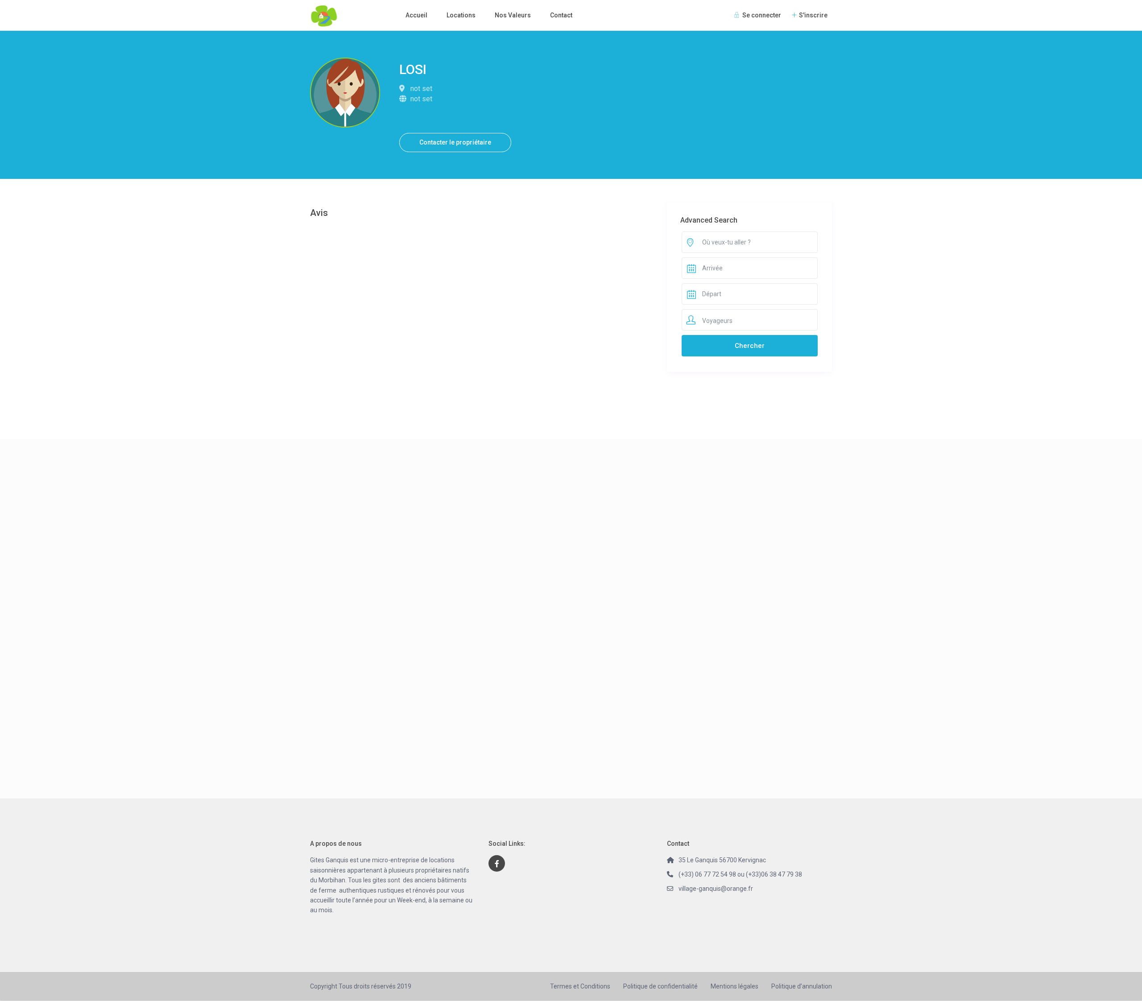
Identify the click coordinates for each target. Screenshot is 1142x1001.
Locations (461, 15)
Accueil (416, 15)
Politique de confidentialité (660, 986)
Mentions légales (734, 986)
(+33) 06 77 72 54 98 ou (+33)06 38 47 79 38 (740, 874)
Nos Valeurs (513, 15)
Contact (561, 15)
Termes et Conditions (580, 986)
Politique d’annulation (801, 986)
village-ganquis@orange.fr (716, 888)
